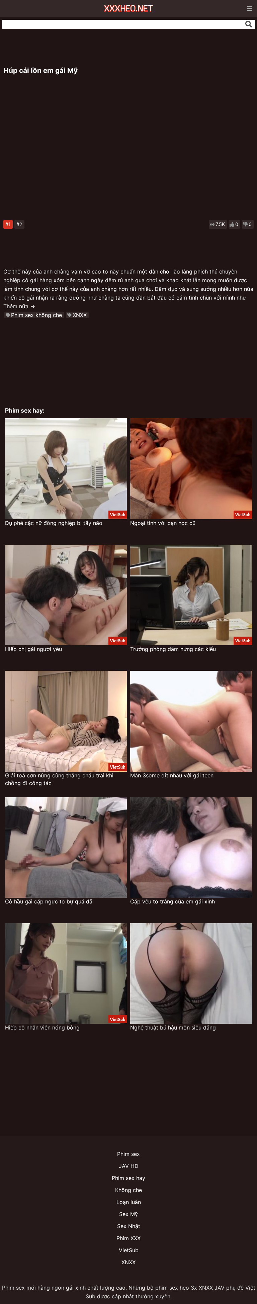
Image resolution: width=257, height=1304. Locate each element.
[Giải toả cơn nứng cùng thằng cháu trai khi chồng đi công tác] (65, 721)
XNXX (80, 315)
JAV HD (129, 1166)
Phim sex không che (36, 315)
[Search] (248, 24)
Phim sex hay (128, 1178)
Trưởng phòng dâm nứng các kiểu (173, 649)
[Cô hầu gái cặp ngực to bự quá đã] (65, 847)
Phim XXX (128, 1238)
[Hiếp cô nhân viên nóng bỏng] (65, 973)
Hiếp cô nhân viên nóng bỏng (42, 1027)
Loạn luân (128, 1202)
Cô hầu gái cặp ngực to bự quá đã (48, 901)
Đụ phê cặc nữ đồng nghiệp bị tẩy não (53, 523)
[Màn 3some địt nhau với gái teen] (191, 721)
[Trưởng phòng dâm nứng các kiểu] (191, 595)
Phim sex (128, 1154)
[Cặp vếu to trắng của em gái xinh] (191, 847)
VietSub (129, 1250)
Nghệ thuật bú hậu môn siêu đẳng (173, 1027)
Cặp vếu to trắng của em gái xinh (172, 901)
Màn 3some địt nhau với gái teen (171, 775)
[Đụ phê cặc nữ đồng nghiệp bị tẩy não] (65, 468)
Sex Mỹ (128, 1214)
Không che (128, 1190)
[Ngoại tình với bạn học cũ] (191, 468)
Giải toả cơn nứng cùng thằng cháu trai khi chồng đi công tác (59, 779)
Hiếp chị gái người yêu (33, 649)
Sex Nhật (128, 1226)
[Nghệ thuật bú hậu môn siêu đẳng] (191, 973)
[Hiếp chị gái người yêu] (65, 595)
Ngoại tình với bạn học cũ (162, 523)
